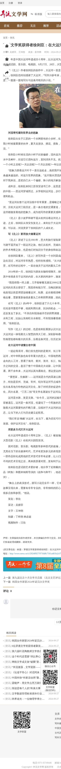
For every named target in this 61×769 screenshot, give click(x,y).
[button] (36, 14)
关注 (33, 26)
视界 (46, 26)
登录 (20, 3)
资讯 (12, 38)
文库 (57, 713)
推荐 (20, 26)
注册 (11, 3)
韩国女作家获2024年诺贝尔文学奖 (31, 581)
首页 (2, 3)
